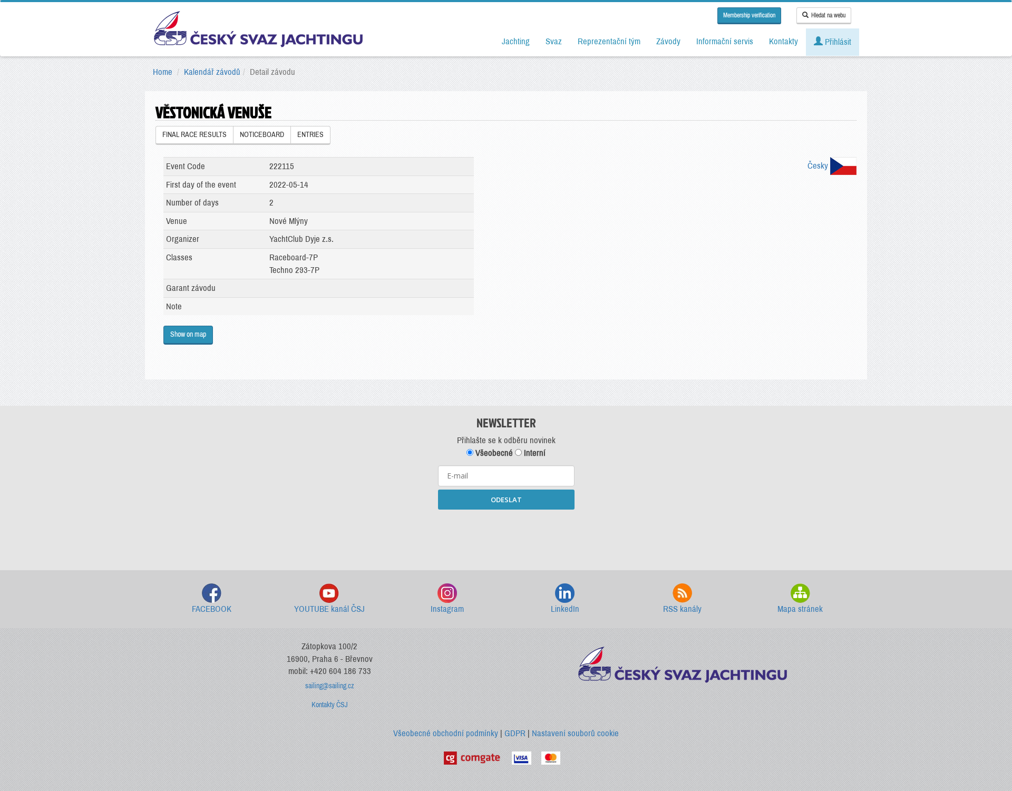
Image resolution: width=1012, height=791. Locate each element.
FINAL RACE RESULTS (194, 135)
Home (162, 71)
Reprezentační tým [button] (609, 41)
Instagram (447, 608)
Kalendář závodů (212, 71)
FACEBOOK (211, 608)
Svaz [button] (554, 41)
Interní (534, 452)
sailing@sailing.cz (329, 686)
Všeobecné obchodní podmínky (445, 733)
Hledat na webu (828, 15)
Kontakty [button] (783, 41)
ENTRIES (310, 135)
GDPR (515, 733)
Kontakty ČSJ (330, 705)
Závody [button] (668, 41)
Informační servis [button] (724, 41)
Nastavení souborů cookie (575, 733)
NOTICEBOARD (262, 135)
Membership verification (749, 15)
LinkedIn (565, 608)
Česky (818, 165)
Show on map (188, 334)
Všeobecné (493, 452)
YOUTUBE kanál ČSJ (329, 608)
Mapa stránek (800, 608)
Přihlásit (837, 41)
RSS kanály (682, 608)
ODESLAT (506, 499)
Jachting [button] (516, 41)
